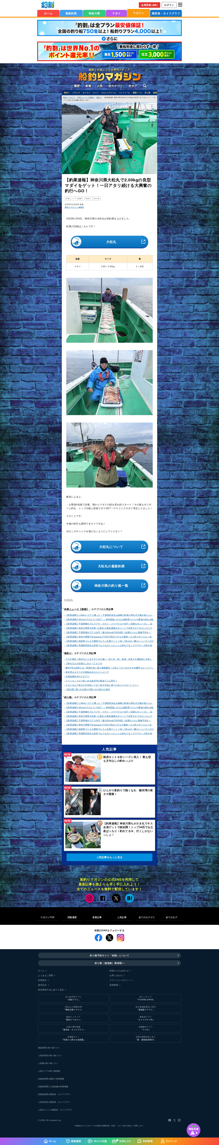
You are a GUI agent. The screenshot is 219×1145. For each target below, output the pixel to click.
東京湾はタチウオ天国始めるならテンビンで (87, 672)
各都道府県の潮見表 (47, 1094)
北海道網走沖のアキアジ (77, 676)
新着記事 (97, 917)
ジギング (76, 93)
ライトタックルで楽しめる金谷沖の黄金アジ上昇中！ (91, 681)
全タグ (133, 85)
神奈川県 (94, 13)
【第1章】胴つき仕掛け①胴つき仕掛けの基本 (88, 689)
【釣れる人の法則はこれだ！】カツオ (84, 663)
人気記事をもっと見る (110, 857)
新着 (88, 85)
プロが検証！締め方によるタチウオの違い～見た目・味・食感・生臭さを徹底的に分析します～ (111, 659)
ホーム (48, 13)
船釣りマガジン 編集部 (74, 207)
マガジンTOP (47, 917)
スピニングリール (108, 93)
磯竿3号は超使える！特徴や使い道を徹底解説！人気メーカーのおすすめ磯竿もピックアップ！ (111, 668)
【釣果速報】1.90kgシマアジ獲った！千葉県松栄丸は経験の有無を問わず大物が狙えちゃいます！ (111, 615)
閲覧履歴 (72, 917)
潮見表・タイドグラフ (166, 13)
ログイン (169, 5)
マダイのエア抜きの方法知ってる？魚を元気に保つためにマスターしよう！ (102, 685)
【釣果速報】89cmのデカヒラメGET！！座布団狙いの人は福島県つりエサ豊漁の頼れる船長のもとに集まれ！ (111, 619)
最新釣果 (71, 13)
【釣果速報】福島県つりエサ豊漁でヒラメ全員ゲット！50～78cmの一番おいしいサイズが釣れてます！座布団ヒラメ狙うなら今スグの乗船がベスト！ (111, 641)
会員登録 (150, 5)
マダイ (116, 13)
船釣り (67, 93)
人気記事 (121, 917)
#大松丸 (68, 600)
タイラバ (86, 93)
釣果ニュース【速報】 (76, 609)
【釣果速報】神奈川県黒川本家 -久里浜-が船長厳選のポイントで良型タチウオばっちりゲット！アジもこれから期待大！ (111, 628)
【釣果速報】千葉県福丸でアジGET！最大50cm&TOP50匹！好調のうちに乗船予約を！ (108, 632)
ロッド (95, 93)
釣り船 (147, 93)
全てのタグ (171, 917)
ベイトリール (124, 93)
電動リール (137, 93)
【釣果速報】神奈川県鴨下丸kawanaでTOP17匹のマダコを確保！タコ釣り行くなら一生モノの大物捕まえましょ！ (111, 637)
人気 (100, 85)
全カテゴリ (115, 85)
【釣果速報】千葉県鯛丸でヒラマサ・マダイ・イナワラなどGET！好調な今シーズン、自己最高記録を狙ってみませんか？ (111, 624)
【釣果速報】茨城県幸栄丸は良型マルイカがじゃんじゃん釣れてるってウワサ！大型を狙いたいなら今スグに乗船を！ (111, 645)
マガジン (138, 12)
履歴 (77, 85)
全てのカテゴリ (147, 917)
